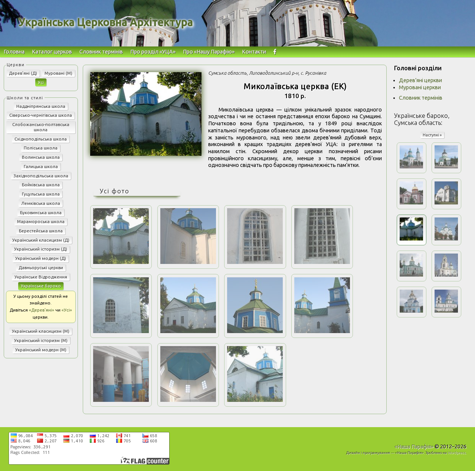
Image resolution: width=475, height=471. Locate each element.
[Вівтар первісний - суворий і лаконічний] (121, 331)
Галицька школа (41, 166)
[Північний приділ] (188, 331)
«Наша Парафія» (413, 446)
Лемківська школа (40, 203)
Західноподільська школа (40, 175)
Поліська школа (41, 147)
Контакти (254, 52)
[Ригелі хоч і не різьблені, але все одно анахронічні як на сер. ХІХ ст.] (188, 400)
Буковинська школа (41, 212)
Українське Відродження (40, 276)
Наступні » (432, 135)
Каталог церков (52, 52)
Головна (14, 52)
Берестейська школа (41, 230)
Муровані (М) (58, 73)
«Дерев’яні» (41, 309)
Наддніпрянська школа (40, 106)
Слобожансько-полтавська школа (40, 127)
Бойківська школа (41, 184)
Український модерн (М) (40, 349)
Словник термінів (101, 52)
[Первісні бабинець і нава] (188, 262)
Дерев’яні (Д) (23, 73)
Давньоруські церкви (41, 267)
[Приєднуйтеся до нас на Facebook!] (275, 51)
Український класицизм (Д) (40, 240)
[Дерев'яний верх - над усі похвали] (255, 331)
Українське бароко (41, 285)
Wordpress (457, 453)
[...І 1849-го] (322, 262)
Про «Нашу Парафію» (209, 52)
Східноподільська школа (40, 138)
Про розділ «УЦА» (153, 52)
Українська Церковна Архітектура (106, 22)
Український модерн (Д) (40, 258)
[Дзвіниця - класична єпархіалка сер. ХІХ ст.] (322, 331)
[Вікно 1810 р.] (255, 262)
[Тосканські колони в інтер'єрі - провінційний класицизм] (121, 400)
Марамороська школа (41, 221)
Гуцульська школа (41, 193)
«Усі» (67, 309)
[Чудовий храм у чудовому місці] (255, 400)
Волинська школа (41, 157)
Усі (41, 82)
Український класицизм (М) (40, 331)
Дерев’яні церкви (420, 80)
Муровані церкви (420, 87)
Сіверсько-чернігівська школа (40, 115)
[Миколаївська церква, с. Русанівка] (146, 154)
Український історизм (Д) (40, 248)
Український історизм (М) (41, 340)
